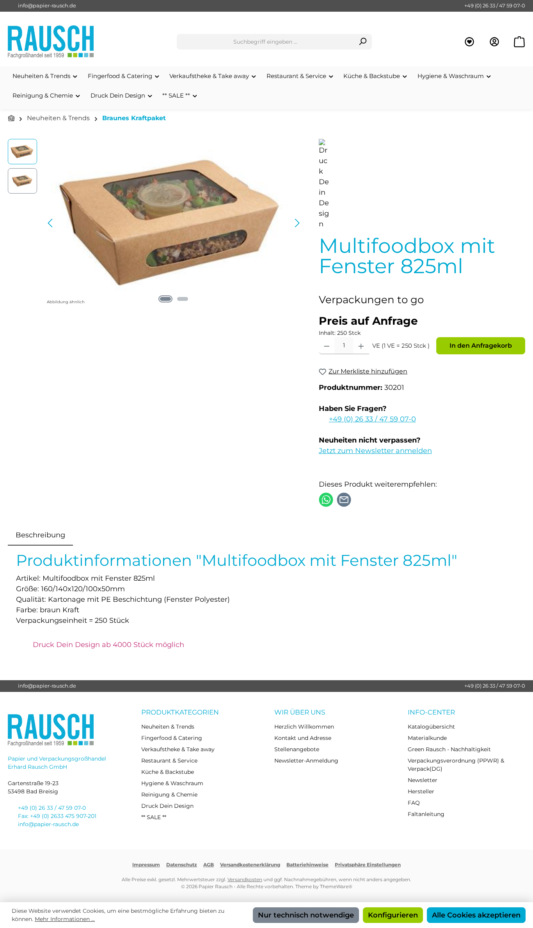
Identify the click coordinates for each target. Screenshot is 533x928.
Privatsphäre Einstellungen (368, 865)
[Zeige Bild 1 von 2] (165, 299)
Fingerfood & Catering (171, 737)
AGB (208, 865)
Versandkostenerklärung (250, 865)
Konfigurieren (393, 915)
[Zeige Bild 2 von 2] (182, 299)
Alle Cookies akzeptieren (476, 915)
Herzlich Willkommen (304, 726)
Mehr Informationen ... (65, 919)
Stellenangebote (296, 749)
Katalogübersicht (431, 726)
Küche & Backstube (167, 771)
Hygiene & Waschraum (172, 783)
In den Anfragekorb (480, 345)
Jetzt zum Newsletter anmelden (375, 450)
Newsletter (422, 780)
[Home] (11, 118)
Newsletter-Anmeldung (306, 760)
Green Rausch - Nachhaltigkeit (449, 749)
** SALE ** (153, 817)
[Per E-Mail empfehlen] (344, 499)
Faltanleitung (426, 814)
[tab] (40, 535)
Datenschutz (181, 865)
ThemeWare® (336, 886)
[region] (155, 223)
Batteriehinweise (307, 865)
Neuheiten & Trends (167, 726)
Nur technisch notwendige (306, 915)
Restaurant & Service (169, 760)
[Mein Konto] (494, 42)
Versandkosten (244, 879)
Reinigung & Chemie (169, 794)
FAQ (414, 802)
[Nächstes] (297, 223)
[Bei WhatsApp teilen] (326, 499)
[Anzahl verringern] (327, 345)
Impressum (146, 865)
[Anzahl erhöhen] (361, 345)
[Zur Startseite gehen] (51, 42)
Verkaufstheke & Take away (178, 749)
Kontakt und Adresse (302, 737)
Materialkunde (427, 737)
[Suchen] (363, 42)
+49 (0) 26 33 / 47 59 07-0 (494, 5)
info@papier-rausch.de (47, 5)
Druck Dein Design (167, 805)
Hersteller (421, 791)
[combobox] (265, 42)
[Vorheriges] (51, 223)
